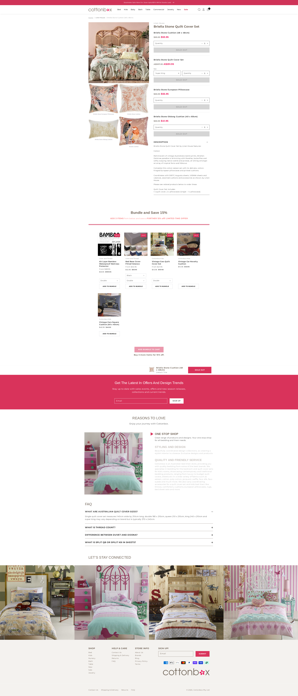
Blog (137, 658)
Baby (133, 9)
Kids (126, 9)
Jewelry (170, 9)
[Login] (203, 9)
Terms (137, 664)
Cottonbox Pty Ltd (201, 690)
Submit (202, 654)
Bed (119, 9)
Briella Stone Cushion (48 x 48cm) (120, 18)
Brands (138, 655)
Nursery (91, 658)
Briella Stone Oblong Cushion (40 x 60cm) (176, 116)
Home (90, 18)
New (179, 9)
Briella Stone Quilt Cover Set (169, 60)
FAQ (114, 661)
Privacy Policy (141, 661)
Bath (140, 9)
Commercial (158, 9)
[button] (182, 142)
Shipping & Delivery (120, 655)
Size (155, 69)
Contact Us (117, 652)
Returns (115, 658)
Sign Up (177, 401)
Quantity (187, 73)
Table (148, 9)
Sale (186, 9)
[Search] (199, 9)
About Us (139, 652)
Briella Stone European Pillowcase (172, 90)
